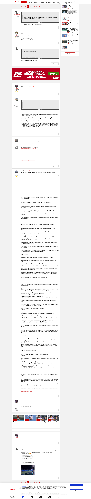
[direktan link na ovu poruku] (29, 170)
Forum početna (14, 4)
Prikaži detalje (55, 497)
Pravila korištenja (70, 53)
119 (30, 6)
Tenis (19, 4)
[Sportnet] (21, 2)
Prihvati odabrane (77, 487)
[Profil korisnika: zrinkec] (17, 86)
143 (39, 6)
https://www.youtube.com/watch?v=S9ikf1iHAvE (28, 160)
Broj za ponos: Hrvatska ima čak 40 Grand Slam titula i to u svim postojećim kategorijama (30, 423)
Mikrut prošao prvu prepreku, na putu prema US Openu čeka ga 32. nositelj (18, 423)
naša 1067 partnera (23, 486)
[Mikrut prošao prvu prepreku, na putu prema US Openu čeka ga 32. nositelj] (18, 418)
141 (34, 6)
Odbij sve (76, 490)
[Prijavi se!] (75, 2)
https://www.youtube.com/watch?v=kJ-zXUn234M (28, 152)
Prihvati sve (77, 485)
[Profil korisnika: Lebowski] (17, 33)
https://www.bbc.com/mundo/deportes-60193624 (28, 391)
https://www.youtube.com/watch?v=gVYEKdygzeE (28, 148)
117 (25, 6)
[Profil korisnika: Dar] (17, 99)
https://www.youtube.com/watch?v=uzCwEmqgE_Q (28, 143)
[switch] (32, 497)
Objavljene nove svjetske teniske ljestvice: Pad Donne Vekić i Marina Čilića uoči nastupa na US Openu (53, 423)
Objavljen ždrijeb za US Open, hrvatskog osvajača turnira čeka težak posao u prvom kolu (41, 423)
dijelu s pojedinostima (23, 494)
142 (36, 6)
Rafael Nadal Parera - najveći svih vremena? (27, 4)
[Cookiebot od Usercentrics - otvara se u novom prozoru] (12, 497)
